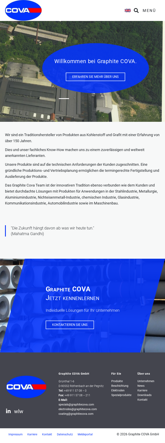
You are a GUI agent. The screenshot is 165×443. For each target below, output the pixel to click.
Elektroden (118, 390)
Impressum (15, 434)
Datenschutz (65, 434)
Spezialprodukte (121, 395)
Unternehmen (145, 381)
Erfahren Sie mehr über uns (95, 77)
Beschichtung (119, 386)
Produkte (117, 381)
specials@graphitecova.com (76, 404)
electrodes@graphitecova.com (78, 409)
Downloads (144, 395)
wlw (18, 411)
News (140, 386)
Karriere (142, 390)
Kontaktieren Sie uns (70, 325)
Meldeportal (85, 434)
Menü (149, 10)
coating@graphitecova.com (76, 414)
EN (128, 10)
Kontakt (142, 399)
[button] (64, 98)
